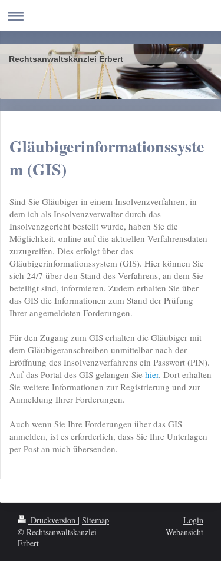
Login (193, 520)
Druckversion (53, 520)
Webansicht (184, 531)
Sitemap (95, 520)
